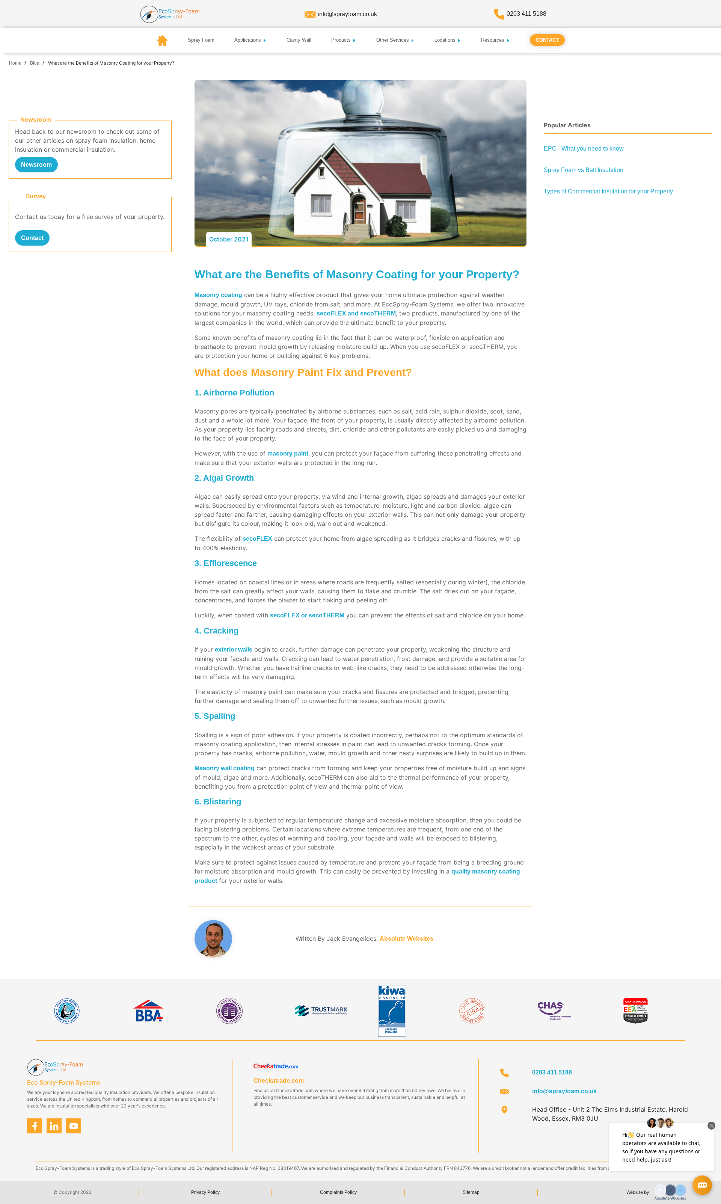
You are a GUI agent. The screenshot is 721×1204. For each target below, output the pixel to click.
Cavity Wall (299, 40)
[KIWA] (391, 1010)
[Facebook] (34, 1126)
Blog (34, 63)
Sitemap (471, 1192)
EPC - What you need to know (584, 148)
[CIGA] (472, 1010)
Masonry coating (218, 295)
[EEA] (635, 1010)
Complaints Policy (338, 1192)
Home (15, 63)
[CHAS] (554, 1010)
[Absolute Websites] (670, 1192)
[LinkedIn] (54, 1126)
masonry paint (287, 453)
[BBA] (148, 1010)
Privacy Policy (205, 1192)
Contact (547, 40)
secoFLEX (257, 539)
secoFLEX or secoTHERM (307, 615)
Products (341, 40)
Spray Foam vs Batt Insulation (583, 170)
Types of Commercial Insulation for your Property (608, 191)
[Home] (170, 14)
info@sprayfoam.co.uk (347, 14)
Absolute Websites (406, 938)
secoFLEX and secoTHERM (356, 313)
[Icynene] (66, 1010)
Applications (248, 40)
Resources (493, 40)
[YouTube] (73, 1126)
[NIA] (229, 1010)
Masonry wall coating (225, 768)
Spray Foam (201, 40)
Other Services (393, 40)
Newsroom (36, 164)
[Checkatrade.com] (276, 1067)
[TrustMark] (321, 1010)
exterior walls (233, 649)
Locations (445, 40)
